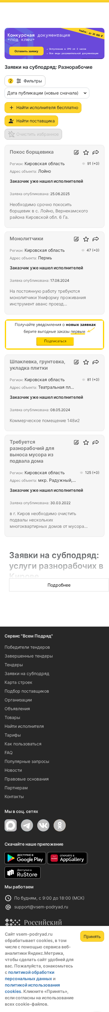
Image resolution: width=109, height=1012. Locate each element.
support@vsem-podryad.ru (41, 906)
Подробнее (59, 585)
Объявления (17, 708)
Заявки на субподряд (27, 673)
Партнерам (16, 787)
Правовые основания (27, 778)
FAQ (9, 752)
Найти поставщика (35, 120)
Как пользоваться (23, 743)
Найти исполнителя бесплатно (47, 107)
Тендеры (14, 664)
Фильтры (25, 81)
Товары (12, 717)
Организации (18, 699)
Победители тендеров (27, 647)
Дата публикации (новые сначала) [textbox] (42, 92)
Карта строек (18, 682)
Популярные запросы (27, 761)
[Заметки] (76, 152)
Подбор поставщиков (27, 691)
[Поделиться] (95, 152)
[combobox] (47, 93)
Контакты (14, 796)
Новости (13, 770)
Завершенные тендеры (29, 655)
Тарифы (13, 734)
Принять (92, 936)
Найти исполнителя (24, 726)
